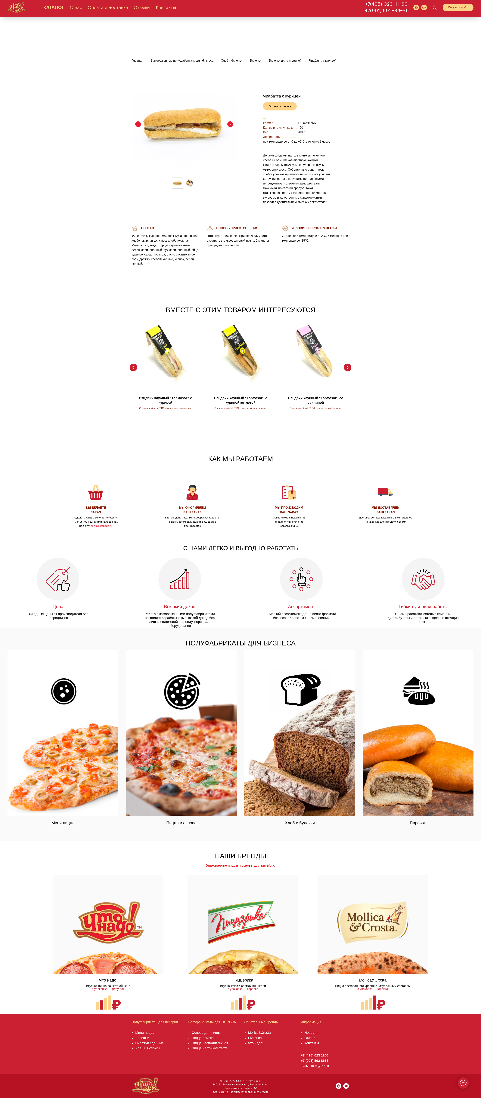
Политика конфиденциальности (248, 1091)
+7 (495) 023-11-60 (85, 521)
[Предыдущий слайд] (138, 124)
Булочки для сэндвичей (285, 60)
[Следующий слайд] (230, 124)
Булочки (255, 60)
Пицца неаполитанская (210, 1043)
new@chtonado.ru (101, 525)
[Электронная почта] (346, 1087)
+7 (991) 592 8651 (314, 1060)
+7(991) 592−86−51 (386, 10)
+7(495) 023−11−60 (386, 4)
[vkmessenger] (338, 1087)
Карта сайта (220, 1091)
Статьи (309, 1038)
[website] (416, 7)
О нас (76, 7)
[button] (424, 7)
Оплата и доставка (108, 7)
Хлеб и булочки (231, 60)
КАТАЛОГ (53, 7)
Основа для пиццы (206, 1033)
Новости (311, 1033)
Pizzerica (255, 1038)
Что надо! (255, 1043)
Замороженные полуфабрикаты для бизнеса (182, 60)
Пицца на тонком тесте (210, 1048)
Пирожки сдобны (148, 1043)
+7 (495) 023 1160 (314, 1055)
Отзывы (142, 7)
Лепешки (142, 1038)
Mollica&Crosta (259, 1033)
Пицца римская (204, 1038)
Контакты (166, 7)
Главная (137, 60)
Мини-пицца (144, 1033)
